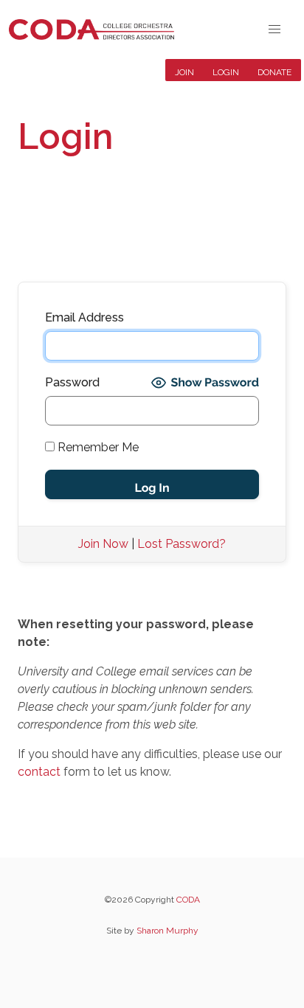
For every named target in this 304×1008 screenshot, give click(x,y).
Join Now (103, 544)
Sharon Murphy (167, 930)
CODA (188, 899)
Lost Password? (181, 544)
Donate (274, 72)
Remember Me (97, 447)
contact (39, 772)
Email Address (84, 317)
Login (226, 72)
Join (184, 72)
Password (72, 382)
